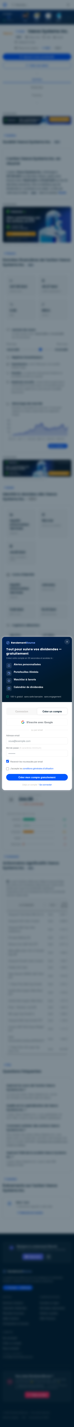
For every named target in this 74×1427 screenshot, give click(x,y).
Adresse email (13, 735)
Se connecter (45, 784)
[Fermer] (67, 641)
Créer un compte (52, 711)
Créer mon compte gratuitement (37, 777)
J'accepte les (32, 768)
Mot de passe (23, 747)
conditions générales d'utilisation (38, 768)
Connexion (21, 711)
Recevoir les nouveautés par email (26, 761)
